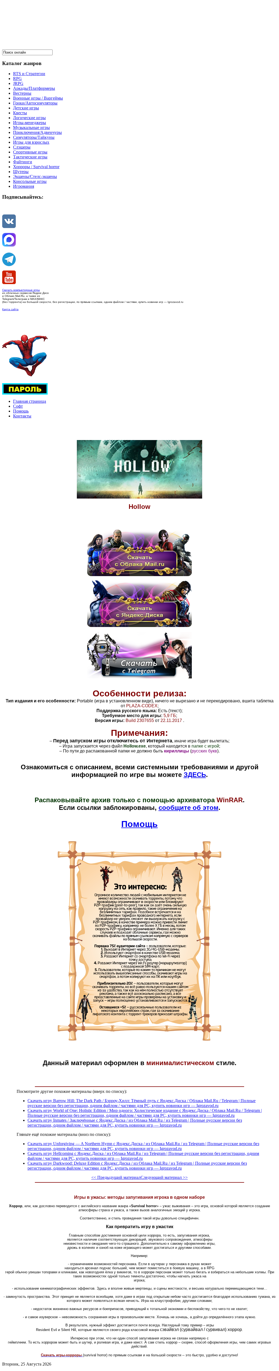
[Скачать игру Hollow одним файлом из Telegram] (139, 677)
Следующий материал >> (164, 1177)
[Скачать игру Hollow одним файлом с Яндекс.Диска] (139, 625)
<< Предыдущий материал (116, 1177)
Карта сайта (10, 309)
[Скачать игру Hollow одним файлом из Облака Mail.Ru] (139, 574)
